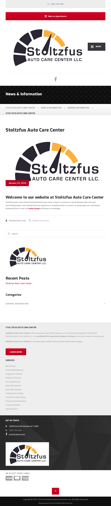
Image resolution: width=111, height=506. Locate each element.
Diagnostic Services (14, 374)
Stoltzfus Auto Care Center (19, 283)
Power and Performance (16, 401)
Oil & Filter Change (13, 389)
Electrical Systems (13, 386)
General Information (41, 221)
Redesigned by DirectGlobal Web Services (55, 503)
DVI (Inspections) (13, 382)
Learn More (16, 352)
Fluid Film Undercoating (16, 397)
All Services (10, 366)
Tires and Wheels (13, 405)
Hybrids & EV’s (12, 409)
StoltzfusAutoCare (17, 434)
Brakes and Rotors (13, 378)
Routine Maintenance (14, 370)
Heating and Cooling (14, 393)
